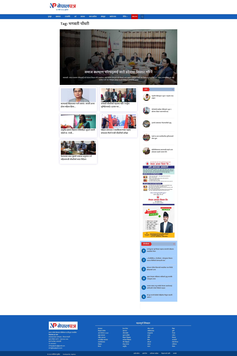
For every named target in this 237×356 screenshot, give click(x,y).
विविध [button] (124, 16)
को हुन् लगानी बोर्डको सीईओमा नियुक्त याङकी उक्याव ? (159, 296)
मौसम (173, 346)
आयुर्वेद (125, 346)
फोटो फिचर (175, 342)
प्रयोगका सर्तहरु (154, 353)
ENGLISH (134, 16)
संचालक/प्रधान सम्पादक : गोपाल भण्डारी (59, 337)
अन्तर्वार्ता (174, 339)
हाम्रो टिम (144, 353)
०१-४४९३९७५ (52, 343)
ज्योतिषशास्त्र (150, 331)
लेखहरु (100, 344)
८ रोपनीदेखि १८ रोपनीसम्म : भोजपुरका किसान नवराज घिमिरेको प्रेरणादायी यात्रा (159, 259)
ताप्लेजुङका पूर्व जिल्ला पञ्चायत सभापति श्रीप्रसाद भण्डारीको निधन (160, 250)
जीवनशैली (125, 333)
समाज (149, 344)
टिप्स (148, 339)
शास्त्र (148, 335)
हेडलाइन (100, 328)
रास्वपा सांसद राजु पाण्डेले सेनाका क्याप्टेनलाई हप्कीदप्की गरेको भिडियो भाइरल (159, 287)
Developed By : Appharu (69, 354)
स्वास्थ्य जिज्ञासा (127, 339)
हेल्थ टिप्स (125, 328)
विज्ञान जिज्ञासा (127, 337)
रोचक (173, 333)
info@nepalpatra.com (55, 348)
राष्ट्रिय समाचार (102, 337)
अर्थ (75, 16)
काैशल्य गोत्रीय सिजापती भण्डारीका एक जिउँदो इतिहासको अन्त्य (160, 268)
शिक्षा (173, 328)
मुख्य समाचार (101, 335)
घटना (148, 346)
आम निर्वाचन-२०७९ (103, 333)
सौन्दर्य (149, 342)
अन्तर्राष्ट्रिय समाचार (103, 339)
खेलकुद (103, 16)
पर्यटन (173, 335)
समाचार (58, 16)
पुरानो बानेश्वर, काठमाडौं (55, 341)
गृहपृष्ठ (49, 16)
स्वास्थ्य (83, 16)
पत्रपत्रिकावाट (101, 342)
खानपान (125, 331)
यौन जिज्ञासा (126, 342)
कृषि (173, 331)
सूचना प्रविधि (126, 335)
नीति (148, 337)
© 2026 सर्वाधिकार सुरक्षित (53, 354)
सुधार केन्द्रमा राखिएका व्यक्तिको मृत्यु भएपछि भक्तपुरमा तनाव (159, 277)
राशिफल (174, 344)
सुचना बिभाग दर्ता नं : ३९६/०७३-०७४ (58, 339)
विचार (99, 346)
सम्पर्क (175, 353)
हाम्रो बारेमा (136, 353)
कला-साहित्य (93, 16)
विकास (174, 337)
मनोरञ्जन (113, 16)
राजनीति (67, 16)
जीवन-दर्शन (150, 328)
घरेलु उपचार (126, 344)
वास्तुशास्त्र (150, 333)
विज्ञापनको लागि (165, 353)
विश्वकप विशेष (102, 331)
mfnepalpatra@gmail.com (57, 346)
